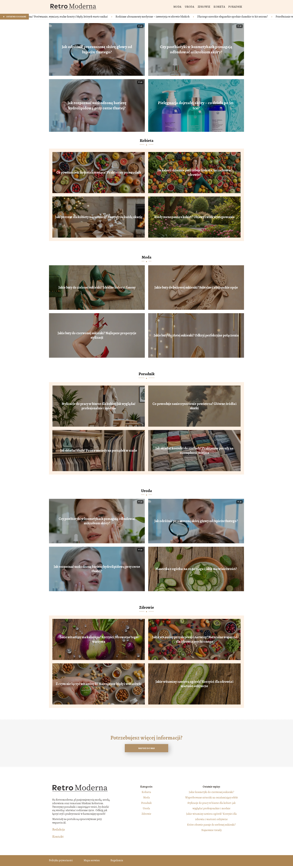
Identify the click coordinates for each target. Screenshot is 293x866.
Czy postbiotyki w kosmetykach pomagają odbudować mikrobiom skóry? (196, 49)
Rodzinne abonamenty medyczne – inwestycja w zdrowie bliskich (80, 17)
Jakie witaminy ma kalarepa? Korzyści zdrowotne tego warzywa (99, 639)
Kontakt (58, 836)
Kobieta (219, 7)
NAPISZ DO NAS (146, 748)
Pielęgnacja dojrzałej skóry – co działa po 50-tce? (196, 105)
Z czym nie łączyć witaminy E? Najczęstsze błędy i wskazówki (99, 684)
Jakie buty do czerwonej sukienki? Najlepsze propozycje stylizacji (97, 335)
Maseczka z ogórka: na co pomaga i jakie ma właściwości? (196, 569)
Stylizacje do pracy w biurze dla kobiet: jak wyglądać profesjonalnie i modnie (98, 406)
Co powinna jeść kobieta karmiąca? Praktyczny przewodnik (98, 172)
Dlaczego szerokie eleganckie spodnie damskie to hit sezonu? (160, 17)
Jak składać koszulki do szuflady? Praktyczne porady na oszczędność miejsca (194, 450)
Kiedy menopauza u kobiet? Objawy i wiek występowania (194, 217)
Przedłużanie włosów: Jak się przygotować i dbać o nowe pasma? (239, 17)
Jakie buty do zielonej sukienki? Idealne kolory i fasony (96, 287)
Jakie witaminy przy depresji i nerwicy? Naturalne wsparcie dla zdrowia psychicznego (194, 639)
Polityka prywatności (61, 860)
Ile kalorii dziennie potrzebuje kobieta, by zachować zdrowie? (194, 172)
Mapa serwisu (92, 860)
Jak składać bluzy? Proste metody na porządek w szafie (98, 450)
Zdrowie (204, 7)
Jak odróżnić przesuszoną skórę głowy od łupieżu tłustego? (97, 49)
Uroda (189, 7)
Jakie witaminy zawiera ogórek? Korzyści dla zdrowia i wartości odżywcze (194, 684)
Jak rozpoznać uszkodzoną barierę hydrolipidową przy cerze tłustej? (96, 105)
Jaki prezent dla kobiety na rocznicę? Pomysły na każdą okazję (98, 217)
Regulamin (117, 860)
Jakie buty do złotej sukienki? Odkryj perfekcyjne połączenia (196, 335)
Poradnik (235, 7)
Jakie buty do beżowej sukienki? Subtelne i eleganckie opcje (196, 287)
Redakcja (58, 829)
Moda (177, 7)
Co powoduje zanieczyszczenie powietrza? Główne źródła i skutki (194, 406)
